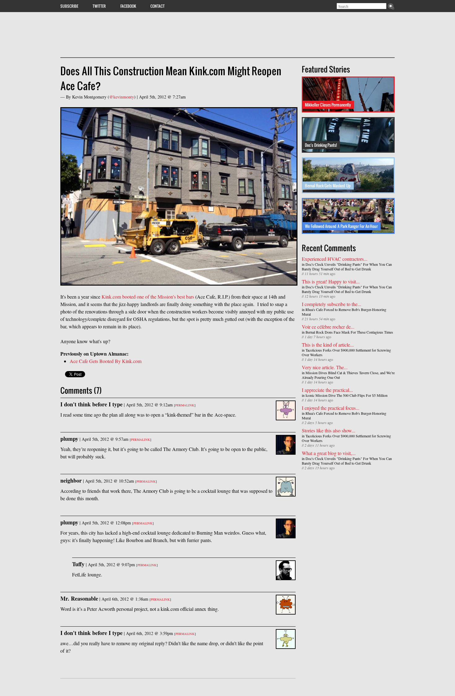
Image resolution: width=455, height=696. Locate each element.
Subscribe (69, 6)
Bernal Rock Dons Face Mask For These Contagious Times (349, 332)
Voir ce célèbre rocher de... (328, 326)
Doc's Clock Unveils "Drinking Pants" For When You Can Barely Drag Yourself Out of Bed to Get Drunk (347, 266)
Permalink (184, 405)
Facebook (128, 6)
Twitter (99, 6)
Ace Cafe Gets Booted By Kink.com (105, 361)
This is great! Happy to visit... (331, 281)
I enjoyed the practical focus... (330, 408)
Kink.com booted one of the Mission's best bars (148, 296)
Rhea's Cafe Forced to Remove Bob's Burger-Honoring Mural (344, 312)
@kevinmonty (121, 97)
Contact (157, 6)
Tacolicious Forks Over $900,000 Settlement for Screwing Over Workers (346, 352)
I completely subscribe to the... (331, 304)
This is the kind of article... (328, 344)
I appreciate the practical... (327, 390)
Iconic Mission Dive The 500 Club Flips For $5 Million (347, 395)
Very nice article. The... (325, 367)
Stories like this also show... (328, 430)
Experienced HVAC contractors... (334, 259)
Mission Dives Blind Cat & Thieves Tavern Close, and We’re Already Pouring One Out (348, 375)
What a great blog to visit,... (329, 453)
